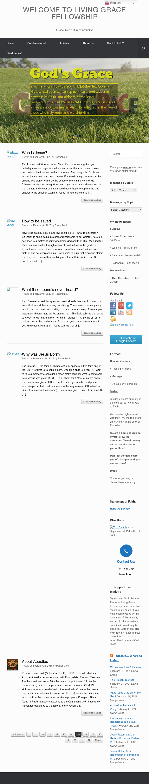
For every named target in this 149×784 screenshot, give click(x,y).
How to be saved (36, 221)
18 (100, 734)
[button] (143, 48)
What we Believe (120, 508)
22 (89, 740)
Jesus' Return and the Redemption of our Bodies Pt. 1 (124, 738)
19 (68, 740)
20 (75, 740)
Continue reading (92, 199)
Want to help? (115, 43)
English (115, 2)
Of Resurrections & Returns (125, 667)
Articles (64, 43)
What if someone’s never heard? (50, 289)
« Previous (18, 734)
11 (50, 734)
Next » (98, 740)
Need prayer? (15, 53)
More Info (125, 574)
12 (57, 734)
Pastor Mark (61, 156)
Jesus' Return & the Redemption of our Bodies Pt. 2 (124, 754)
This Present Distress (122, 680)
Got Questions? (36, 43)
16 (85, 734)
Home (10, 43)
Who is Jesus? (34, 152)
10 (42, 734)
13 (64, 734)
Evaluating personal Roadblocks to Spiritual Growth (123, 721)
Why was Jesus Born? (41, 354)
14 (71, 734)
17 (93, 734)
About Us (88, 43)
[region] (74, 100)
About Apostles (35, 661)
